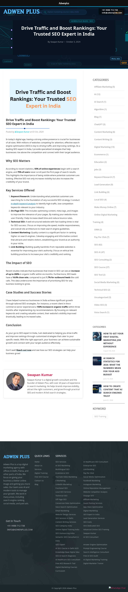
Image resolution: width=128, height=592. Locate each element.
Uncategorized (102, 297)
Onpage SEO (88, 495)
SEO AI (99, 252)
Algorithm (100, 109)
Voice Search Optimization (67, 507)
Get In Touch (13, 521)
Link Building (101, 192)
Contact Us (39, 480)
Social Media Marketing (106, 282)
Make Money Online (105, 207)
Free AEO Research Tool (65, 563)
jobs (97, 169)
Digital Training (41, 473)
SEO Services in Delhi (64, 518)
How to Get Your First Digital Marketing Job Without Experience (113, 340)
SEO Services (61, 462)
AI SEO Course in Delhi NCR (67, 548)
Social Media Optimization (94, 477)
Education (100, 162)
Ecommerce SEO (62, 473)
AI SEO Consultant (90, 537)
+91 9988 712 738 (110, 10)
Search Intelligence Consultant (96, 552)
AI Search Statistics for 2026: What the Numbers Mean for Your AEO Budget (112, 366)
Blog (97, 116)
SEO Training (100, 416)
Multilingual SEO (63, 469)
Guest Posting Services (92, 503)
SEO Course (101, 267)
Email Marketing (62, 510)
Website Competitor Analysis (95, 492)
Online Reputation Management (96, 488)
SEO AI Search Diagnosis (66, 556)
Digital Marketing (104, 147)
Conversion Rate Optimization (68, 503)
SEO (98, 244)
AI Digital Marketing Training (95, 559)
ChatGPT (99, 124)
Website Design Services (66, 514)
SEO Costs (87, 522)
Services (38, 469)
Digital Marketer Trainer (93, 563)
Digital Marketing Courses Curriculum (66, 569)
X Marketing (61, 480)
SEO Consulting (103, 259)
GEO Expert (60, 544)
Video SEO (100, 304)
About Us (38, 465)
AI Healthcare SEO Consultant (95, 462)
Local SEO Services (63, 492)
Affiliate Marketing (104, 86)
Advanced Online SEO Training (96, 529)
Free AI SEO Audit (90, 556)
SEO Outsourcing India (65, 533)
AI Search (100, 101)
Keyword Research (104, 177)
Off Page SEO (61, 499)
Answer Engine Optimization (95, 544)
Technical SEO (102, 289)
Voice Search (101, 312)
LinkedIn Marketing (64, 484)
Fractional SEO (62, 488)
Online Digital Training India (67, 529)
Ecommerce (101, 154)
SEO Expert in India (91, 514)
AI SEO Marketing (63, 465)
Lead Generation (103, 184)
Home (37, 462)
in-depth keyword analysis (23, 203)
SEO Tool (99, 274)
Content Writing (103, 139)
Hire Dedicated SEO (91, 526)
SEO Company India (64, 526)
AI (97, 94)
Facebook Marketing (91, 480)
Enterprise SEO (89, 465)
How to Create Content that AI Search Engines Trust (112, 391)
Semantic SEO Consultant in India (67, 539)
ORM (98, 229)
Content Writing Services (66, 522)
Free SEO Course (41, 477)
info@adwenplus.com (112, 13)
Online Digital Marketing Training (105, 218)
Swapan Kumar (40, 375)
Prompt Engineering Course (94, 548)
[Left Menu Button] (3, 3)
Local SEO (100, 199)
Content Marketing (104, 132)
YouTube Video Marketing (66, 477)
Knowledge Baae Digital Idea (67, 552)
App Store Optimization (93, 507)
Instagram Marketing (92, 484)
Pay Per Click (101, 237)
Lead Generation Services (94, 518)
